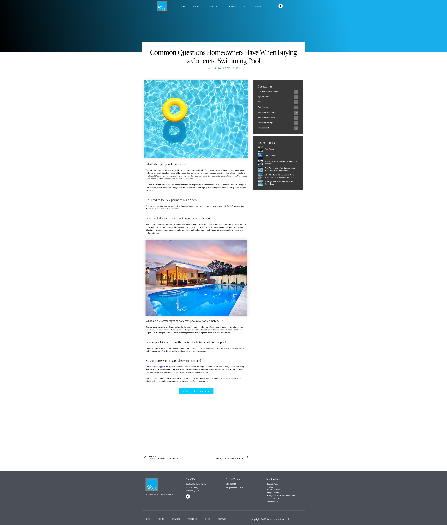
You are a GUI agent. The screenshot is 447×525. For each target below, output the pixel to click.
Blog (246, 6)
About (196, 6)
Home (183, 6)
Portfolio (231, 6)
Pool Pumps (269, 149)
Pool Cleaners (270, 156)
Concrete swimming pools (155, 367)
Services (213, 6)
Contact (259, 6)
